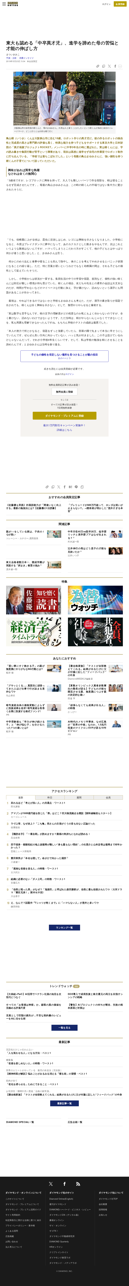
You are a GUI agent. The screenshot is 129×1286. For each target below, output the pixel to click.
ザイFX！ (54, 1230)
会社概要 (103, 1204)
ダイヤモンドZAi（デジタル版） (64, 1214)
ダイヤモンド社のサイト (61, 1192)
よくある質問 (12, 1230)
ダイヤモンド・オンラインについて (24, 1192)
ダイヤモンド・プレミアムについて (22, 1204)
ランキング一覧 (64, 927)
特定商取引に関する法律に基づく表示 (23, 1220)
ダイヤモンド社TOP (108, 1198)
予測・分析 (11, 57)
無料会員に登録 (64, 391)
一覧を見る (65, 1027)
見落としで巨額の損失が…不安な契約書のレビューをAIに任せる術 (33, 1017)
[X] (50, 1184)
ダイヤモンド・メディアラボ (63, 1262)
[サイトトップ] (13, 4)
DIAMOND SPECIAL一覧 (20, 1122)
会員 (108, 797)
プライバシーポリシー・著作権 (20, 1225)
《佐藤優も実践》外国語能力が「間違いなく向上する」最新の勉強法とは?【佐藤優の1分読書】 (33, 506)
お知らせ (103, 1214)
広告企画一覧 (75, 1122)
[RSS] (78, 1184)
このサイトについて (15, 1198)
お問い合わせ (12, 1241)
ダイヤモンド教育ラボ (59, 1257)
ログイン (106, 4)
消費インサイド (26, 57)
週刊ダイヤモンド (57, 1204)
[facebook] (64, 1184)
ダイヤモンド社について (111, 1192)
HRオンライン (56, 1246)
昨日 (50, 797)
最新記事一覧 (64, 1103)
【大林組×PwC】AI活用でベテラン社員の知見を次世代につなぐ (33, 995)
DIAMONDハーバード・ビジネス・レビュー (70, 1209)
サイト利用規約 (13, 1214)
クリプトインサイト (58, 1252)
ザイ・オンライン (57, 1225)
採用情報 (103, 1209)
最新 (20, 797)
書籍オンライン (56, 1220)
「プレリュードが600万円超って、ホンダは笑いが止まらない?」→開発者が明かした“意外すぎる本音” (95, 508)
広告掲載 (10, 1236)
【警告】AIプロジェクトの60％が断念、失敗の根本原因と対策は (95, 1006)
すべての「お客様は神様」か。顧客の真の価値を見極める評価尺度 (33, 1006)
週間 (79, 797)
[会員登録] (120, 4)
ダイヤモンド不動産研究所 (62, 1236)
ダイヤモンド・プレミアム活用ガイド (23, 1209)
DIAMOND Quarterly (59, 1241)
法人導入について (14, 1246)
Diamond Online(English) (61, 1198)
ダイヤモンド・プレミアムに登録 (64, 415)
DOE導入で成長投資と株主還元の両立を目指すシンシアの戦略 (95, 995)
